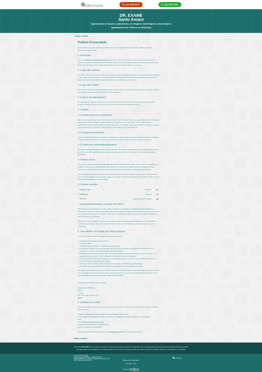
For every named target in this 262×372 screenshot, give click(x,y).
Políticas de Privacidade (131, 360)
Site (79, 298)
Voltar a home (81, 36)
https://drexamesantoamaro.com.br (96, 60)
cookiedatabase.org (114, 332)
